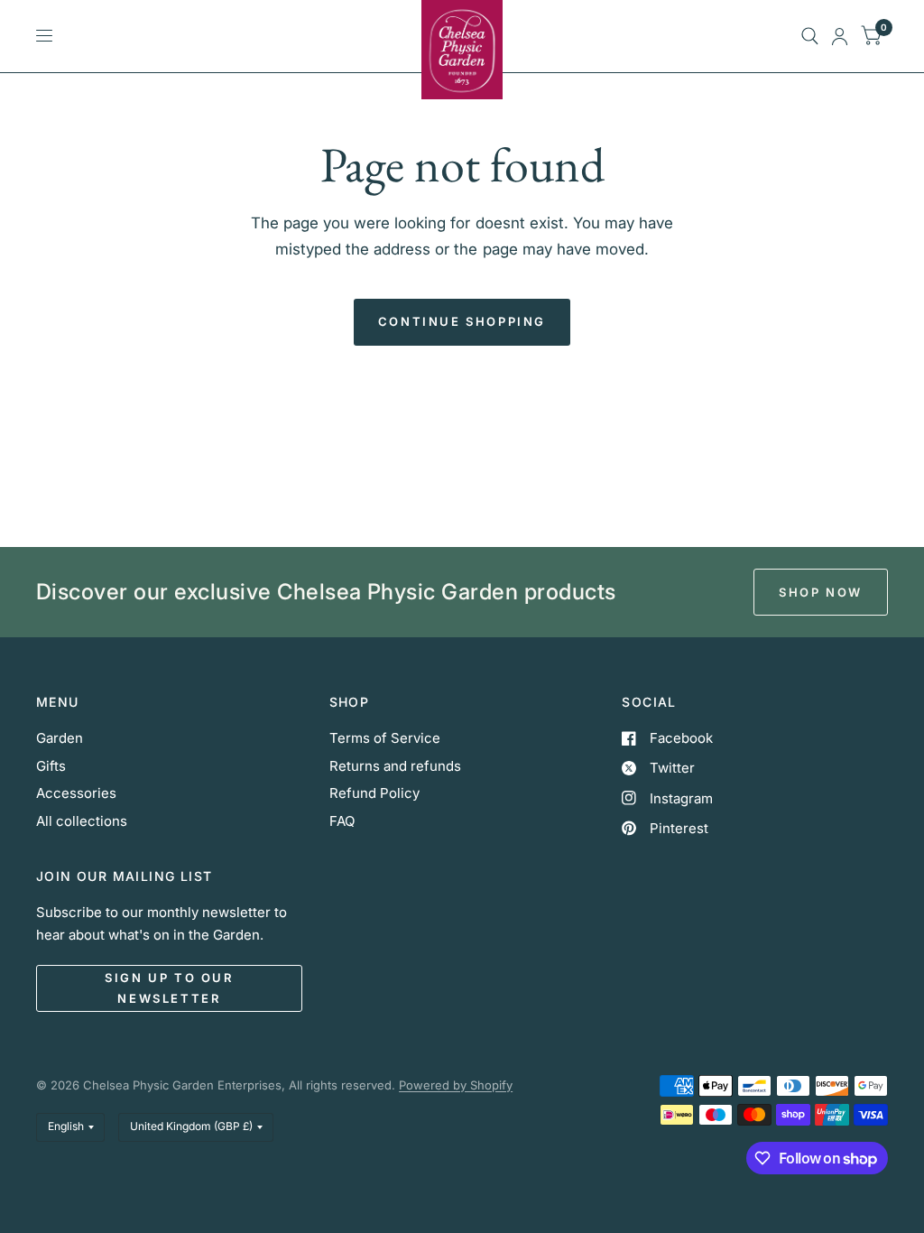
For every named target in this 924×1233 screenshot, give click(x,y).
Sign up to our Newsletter (169, 988)
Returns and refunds (395, 765)
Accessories (76, 793)
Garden (59, 737)
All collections (81, 821)
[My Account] (840, 36)
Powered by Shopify (456, 1085)
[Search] (810, 36)
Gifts (51, 765)
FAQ (342, 821)
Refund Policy (374, 793)
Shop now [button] (821, 592)
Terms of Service (384, 737)
